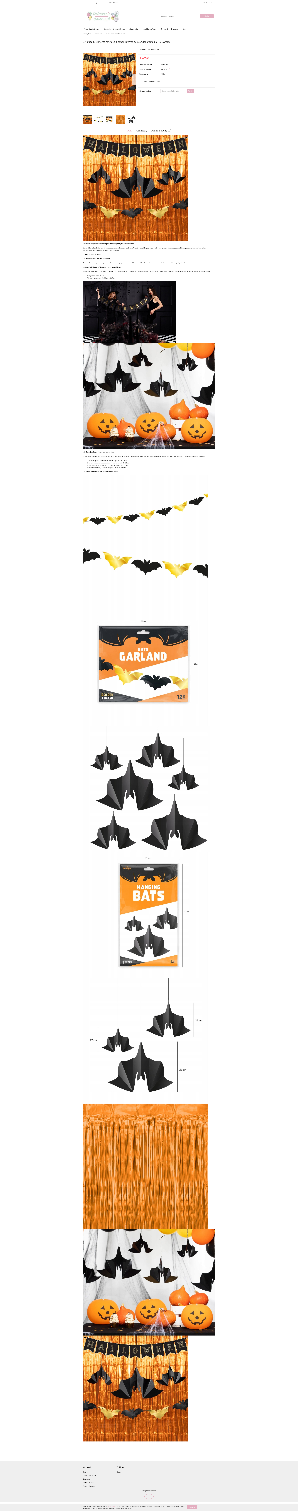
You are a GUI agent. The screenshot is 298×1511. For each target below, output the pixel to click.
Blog (184, 29)
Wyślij (190, 91)
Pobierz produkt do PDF (152, 81)
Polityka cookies (88, 1482)
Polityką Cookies (111, 1506)
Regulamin (86, 1479)
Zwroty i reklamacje (89, 1475)
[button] (87, 1467)
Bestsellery (175, 29)
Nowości (164, 29)
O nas (118, 1472)
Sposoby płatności (89, 1486)
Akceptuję (191, 1507)
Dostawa (85, 1472)
